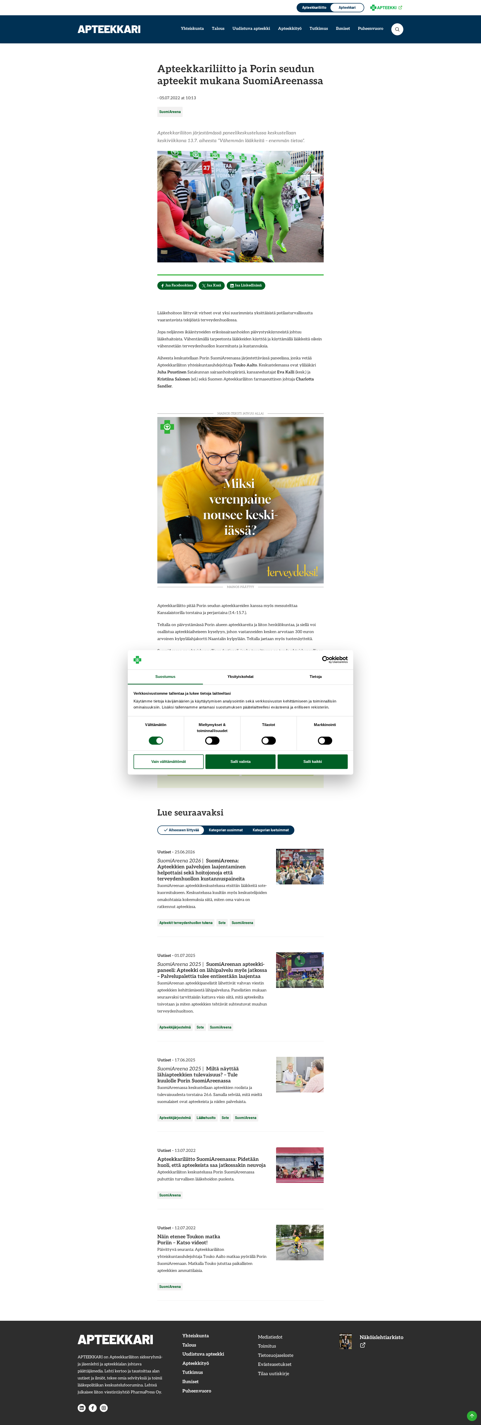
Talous (218, 28)
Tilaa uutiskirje (273, 1373)
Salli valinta (240, 761)
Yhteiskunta (192, 28)
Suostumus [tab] (165, 676)
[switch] (212, 741)
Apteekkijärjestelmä (175, 1027)
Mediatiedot (270, 1337)
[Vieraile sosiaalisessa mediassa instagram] (104, 1408)
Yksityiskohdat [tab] (240, 676)
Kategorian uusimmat (226, 830)
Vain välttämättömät (168, 761)
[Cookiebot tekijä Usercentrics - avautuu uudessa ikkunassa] (326, 660)
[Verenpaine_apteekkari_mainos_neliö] (240, 499)
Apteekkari (347, 7)
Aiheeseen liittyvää (184, 830)
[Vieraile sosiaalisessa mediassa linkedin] (82, 1408)
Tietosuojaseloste (275, 1355)
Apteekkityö (290, 28)
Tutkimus (319, 28)
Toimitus (267, 1346)
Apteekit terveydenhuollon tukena (185, 923)
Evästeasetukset (275, 1364)
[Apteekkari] (109, 29)
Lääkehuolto (206, 1117)
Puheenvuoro (370, 28)
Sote (222, 923)
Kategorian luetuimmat (271, 830)
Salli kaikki (312, 761)
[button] (397, 29)
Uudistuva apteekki (251, 28)
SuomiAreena (170, 112)
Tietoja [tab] (316, 676)
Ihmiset (343, 28)
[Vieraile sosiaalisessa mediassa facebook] (93, 1408)
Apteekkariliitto (313, 7)
